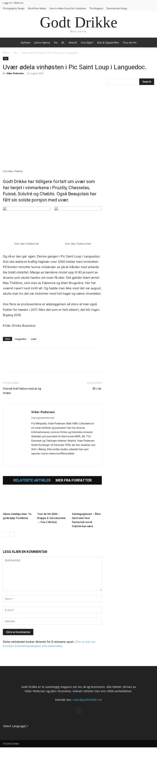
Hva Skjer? (87, 42)
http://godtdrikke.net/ (42, 417)
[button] (149, 43)
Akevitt (72, 42)
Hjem (6, 52)
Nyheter (26, 42)
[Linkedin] (35, 82)
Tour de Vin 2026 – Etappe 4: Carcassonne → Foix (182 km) (51, 518)
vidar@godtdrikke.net (87, 700)
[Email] (44, 82)
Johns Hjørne (42, 42)
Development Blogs (117, 8)
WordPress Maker (37, 8)
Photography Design (14, 8)
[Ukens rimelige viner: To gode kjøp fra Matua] (18, 500)
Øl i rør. (97, 388)
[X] (16, 82)
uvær (34, 338)
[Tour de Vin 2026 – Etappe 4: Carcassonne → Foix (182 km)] (52, 500)
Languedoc (20, 338)
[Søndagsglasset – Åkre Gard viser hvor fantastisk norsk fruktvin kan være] (87, 500)
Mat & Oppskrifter (108, 42)
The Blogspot (96, 8)
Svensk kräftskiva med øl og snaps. (22, 391)
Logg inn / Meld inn (13, 2)
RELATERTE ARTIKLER (32, 480)
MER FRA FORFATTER (74, 480)
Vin (56, 42)
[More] (54, 82)
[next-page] (12, 534)
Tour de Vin (130, 42)
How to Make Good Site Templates (67, 8)
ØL (63, 42)
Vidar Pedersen (15, 73)
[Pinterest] (26, 82)
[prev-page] (5, 534)
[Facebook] (7, 82)
